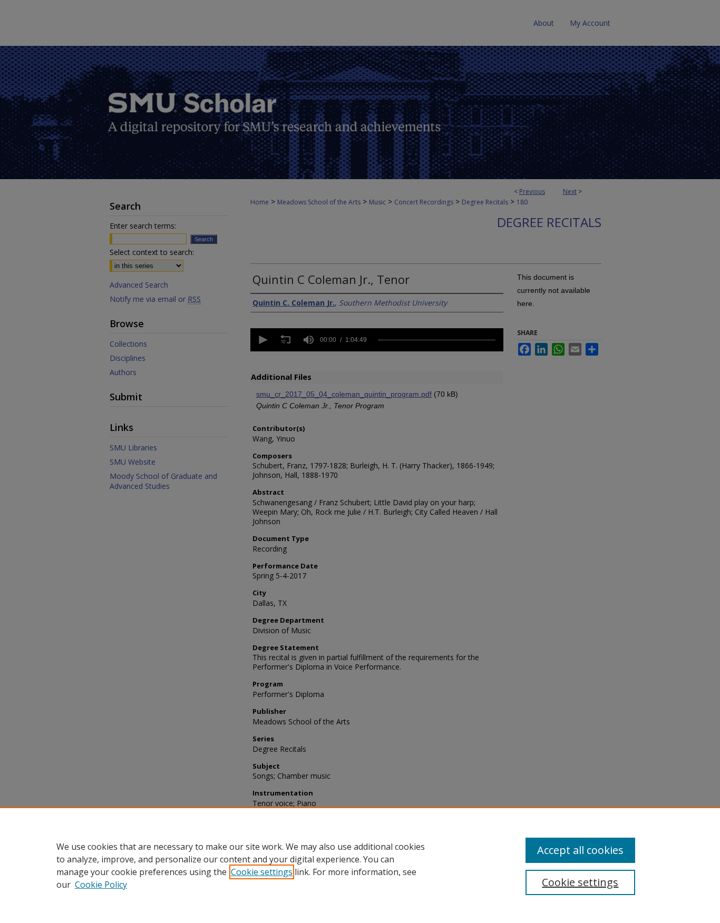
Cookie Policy (101, 884)
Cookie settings (262, 872)
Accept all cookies (580, 850)
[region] (360, 865)
